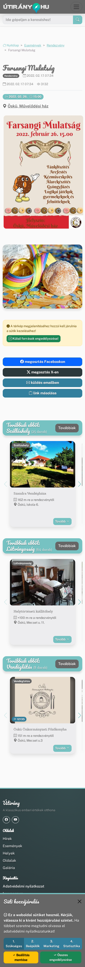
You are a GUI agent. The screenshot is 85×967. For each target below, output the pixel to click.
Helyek (9, 853)
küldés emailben (44, 382)
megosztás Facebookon (44, 362)
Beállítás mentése (22, 957)
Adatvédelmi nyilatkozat (23, 886)
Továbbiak (67, 428)
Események (32, 45)
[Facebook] (6, 819)
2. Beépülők (33, 943)
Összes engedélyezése (60, 957)
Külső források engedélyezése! (35, 338)
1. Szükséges (14, 943)
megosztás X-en (44, 372)
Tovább (60, 521)
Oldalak (9, 860)
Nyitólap (12, 45)
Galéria (9, 868)
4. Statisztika (71, 943)
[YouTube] (15, 819)
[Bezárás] (79, 901)
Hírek (7, 839)
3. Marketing (51, 943)
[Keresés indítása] (77, 19)
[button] (42, 172)
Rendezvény (55, 45)
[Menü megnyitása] (76, 7)
